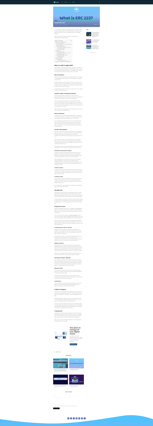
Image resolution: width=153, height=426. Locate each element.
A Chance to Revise (62, 48)
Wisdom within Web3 (63, 60)
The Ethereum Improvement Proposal (64, 47)
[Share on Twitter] (95, 24)
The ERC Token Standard (61, 46)
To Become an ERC (62, 49)
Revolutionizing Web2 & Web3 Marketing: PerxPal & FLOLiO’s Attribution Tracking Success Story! (95, 34)
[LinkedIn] (96, 24)
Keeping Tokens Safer (60, 51)
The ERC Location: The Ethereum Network (64, 44)
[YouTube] (76, 418)
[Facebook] (68, 418)
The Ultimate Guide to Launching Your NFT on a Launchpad (96, 40)
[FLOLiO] (56, 2)
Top (76, 423)
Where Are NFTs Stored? (74, 386)
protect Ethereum (78, 208)
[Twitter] (71, 418)
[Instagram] (74, 418)
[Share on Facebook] (94, 24)
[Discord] (82, 418)
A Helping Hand (59, 59)
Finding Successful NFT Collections (60, 386)
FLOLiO (74, 421)
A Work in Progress (59, 58)
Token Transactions (60, 45)
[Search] (99, 2)
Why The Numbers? (60, 43)
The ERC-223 (58, 50)
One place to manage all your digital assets (63, 61)
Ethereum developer (73, 215)
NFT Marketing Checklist (74, 369)
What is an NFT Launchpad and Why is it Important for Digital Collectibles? (60, 370)
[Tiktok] (85, 418)
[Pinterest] (97, 24)
